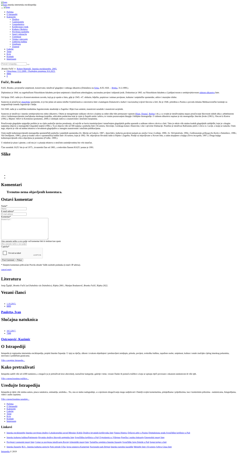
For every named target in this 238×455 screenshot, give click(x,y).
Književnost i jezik (20, 27)
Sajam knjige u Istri (158, 442)
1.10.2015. (11, 304)
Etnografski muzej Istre (154, 437)
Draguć (144, 114)
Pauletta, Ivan (11, 312)
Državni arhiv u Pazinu (138, 433)
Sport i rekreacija (19, 34)
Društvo (15, 19)
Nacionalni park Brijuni (100, 447)
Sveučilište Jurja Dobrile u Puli (135, 442)
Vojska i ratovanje (20, 39)
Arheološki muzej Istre (79, 442)
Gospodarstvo (18, 24)
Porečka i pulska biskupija (132, 437)
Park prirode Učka (58, 447)
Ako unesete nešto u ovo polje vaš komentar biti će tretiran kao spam (31, 241)
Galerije (10, 49)
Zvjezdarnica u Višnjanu (110, 437)
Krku (96, 88)
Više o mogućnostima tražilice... (15, 378)
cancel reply (6, 269)
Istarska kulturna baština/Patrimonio (22, 437)
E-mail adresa (7, 211)
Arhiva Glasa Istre (164, 447)
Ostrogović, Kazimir (15, 339)
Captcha (5, 246)
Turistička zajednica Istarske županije (106, 442)
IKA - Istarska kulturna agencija (35, 447)
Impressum (11, 59)
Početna (10, 12)
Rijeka (114, 88)
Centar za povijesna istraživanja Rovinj (52, 442)
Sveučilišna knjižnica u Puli (87, 437)
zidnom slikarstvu (207, 92)
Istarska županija (14, 447)
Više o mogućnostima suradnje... (15, 399)
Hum (138, 114)
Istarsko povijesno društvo (37, 433)
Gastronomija (18, 22)
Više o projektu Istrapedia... (13, 360)
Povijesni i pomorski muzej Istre (20, 442)
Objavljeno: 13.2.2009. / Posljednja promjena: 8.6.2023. (31, 71)
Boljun (152, 114)
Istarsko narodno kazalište (122, 447)
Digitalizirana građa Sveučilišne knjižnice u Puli (169, 433)
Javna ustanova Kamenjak (77, 447)
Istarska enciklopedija (16, 433)
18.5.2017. (11, 331)
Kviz (9, 54)
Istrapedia (5, 451)
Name (4, 206)
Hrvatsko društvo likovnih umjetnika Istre (56, 437)
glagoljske (25, 102)
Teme (9, 51)
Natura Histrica (120, 433)
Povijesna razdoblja (20, 32)
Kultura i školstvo (20, 29)
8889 (9, 306)
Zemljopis (16, 44)
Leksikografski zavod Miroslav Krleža (66, 433)
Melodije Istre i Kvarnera (144, 447)
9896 (9, 74)
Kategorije (11, 17)
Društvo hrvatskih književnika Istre (98, 433)
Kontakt (10, 56)
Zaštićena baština (19, 41)
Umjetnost (16, 37)
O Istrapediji (12, 14)
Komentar (6, 217)
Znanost (15, 46)
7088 (9, 333)
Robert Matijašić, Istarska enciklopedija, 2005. (37, 69)
